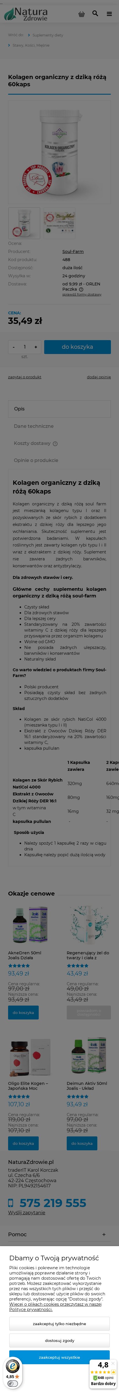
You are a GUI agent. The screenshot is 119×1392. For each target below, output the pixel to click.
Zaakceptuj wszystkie (59, 1357)
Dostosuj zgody (59, 1340)
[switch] (13, 1383)
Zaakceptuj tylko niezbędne (59, 1323)
